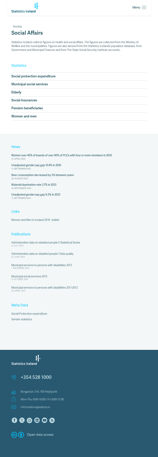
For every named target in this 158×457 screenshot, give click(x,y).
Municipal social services (29, 84)
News (15, 147)
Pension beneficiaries (27, 108)
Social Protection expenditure (29, 313)
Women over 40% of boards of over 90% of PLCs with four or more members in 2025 (61, 155)
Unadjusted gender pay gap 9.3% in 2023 (35, 194)
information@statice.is (35, 407)
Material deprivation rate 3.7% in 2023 (33, 184)
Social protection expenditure (33, 76)
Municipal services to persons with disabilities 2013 (41, 265)
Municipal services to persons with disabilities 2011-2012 (44, 287)
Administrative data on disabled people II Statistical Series (45, 242)
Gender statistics (21, 319)
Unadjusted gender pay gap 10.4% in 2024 (36, 165)
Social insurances (24, 100)
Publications (20, 234)
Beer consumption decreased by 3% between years (42, 175)
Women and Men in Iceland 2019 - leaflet (35, 220)
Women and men (24, 116)
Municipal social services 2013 (29, 276)
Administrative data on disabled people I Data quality (42, 253)
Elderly (16, 92)
